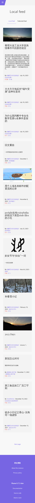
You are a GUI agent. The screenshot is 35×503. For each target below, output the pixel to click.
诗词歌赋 (11, 161)
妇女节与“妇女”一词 (15, 255)
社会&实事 (8, 78)
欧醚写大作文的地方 (13, 76)
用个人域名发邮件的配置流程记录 (17, 187)
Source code (17, 493)
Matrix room (17, 498)
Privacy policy (17, 473)
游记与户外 (12, 309)
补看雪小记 (11, 296)
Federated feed (22, 21)
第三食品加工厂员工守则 (17, 387)
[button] (2, 2)
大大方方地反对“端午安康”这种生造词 (17, 90)
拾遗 (6, 271)
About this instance (17, 468)
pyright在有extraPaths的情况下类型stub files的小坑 (17, 215)
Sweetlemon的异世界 (11, 401)
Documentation (17, 488)
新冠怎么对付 (12, 358)
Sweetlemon (10, 399)
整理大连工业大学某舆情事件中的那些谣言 (17, 47)
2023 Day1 (10, 334)
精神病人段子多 (11, 372)
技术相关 (11, 201)
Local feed (11, 21)
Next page (17, 444)
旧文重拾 (9, 145)
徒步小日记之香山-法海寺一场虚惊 (17, 414)
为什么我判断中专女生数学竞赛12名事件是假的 (17, 118)
